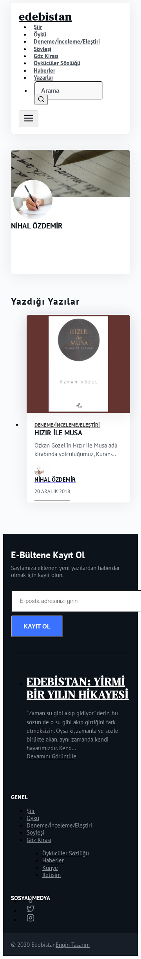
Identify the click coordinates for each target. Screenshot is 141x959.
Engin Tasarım (73, 944)
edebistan (45, 16)
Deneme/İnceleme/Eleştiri (67, 41)
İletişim (51, 875)
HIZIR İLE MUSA (58, 432)
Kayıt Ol (37, 626)
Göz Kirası (39, 840)
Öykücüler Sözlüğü (65, 853)
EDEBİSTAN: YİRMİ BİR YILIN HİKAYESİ (78, 688)
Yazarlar (43, 77)
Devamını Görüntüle (51, 756)
